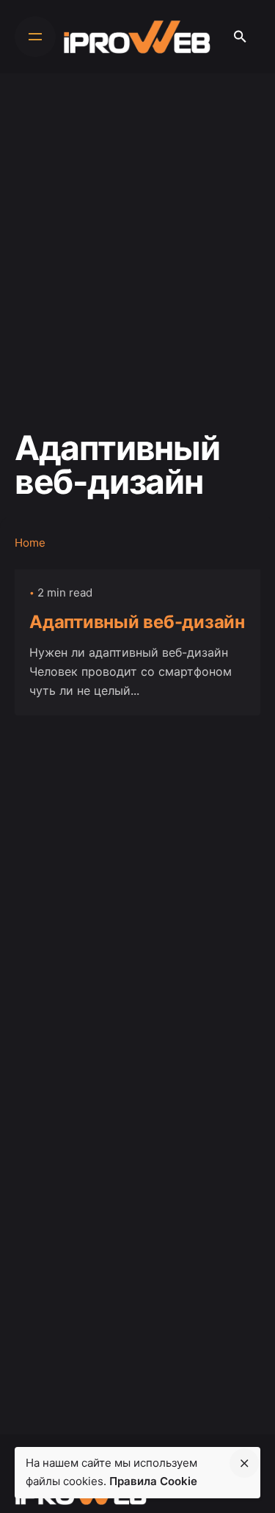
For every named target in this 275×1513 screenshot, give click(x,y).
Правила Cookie (153, 1481)
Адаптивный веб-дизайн (137, 621)
